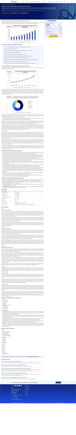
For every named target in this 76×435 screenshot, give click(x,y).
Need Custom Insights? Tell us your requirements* (34, 219)
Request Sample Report (37, 226)
